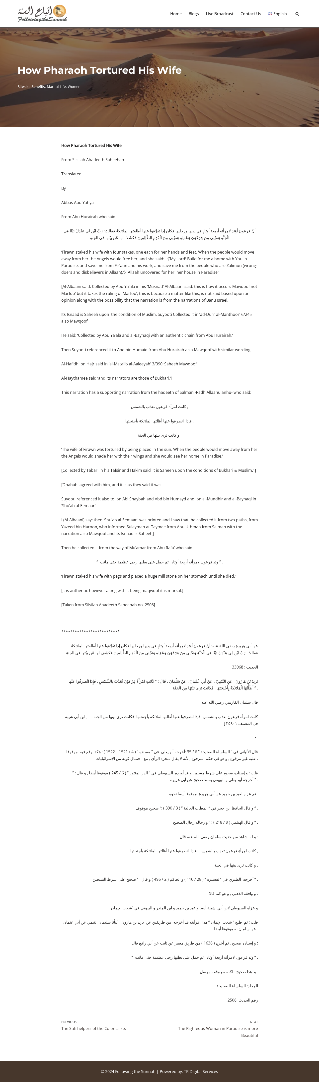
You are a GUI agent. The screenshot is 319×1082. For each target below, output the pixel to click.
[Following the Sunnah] (42, 13)
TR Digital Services (201, 1071)
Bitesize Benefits (31, 86)
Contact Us (250, 13)
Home (176, 13)
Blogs (194, 13)
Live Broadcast (220, 13)
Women (74, 86)
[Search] (297, 14)
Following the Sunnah (135, 1071)
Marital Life (56, 86)
